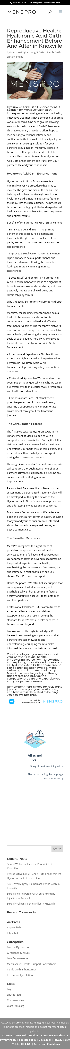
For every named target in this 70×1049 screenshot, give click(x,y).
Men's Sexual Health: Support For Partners (31, 964)
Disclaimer (45, 1039)
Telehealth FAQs (21, 1044)
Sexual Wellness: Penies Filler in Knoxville (31, 903)
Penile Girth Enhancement (22, 969)
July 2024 (12, 933)
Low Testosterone (17, 958)
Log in (10, 989)
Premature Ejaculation (20, 975)
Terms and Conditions (47, 1044)
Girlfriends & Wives (18, 952)
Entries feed (14, 994)
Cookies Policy (27, 1039)
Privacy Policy (62, 1039)
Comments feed (16, 1000)
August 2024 (14, 927)
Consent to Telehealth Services (20, 1035)
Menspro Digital (19, 52)
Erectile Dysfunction (18, 947)
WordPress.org (15, 1005)
